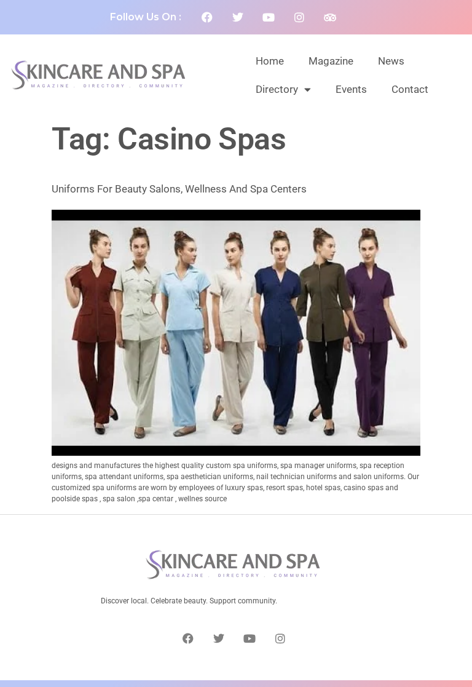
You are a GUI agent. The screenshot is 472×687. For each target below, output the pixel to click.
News (391, 61)
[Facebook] (207, 17)
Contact (409, 89)
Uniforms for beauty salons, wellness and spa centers (179, 189)
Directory (277, 89)
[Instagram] (299, 17)
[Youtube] (269, 17)
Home (270, 61)
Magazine (331, 61)
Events (351, 89)
